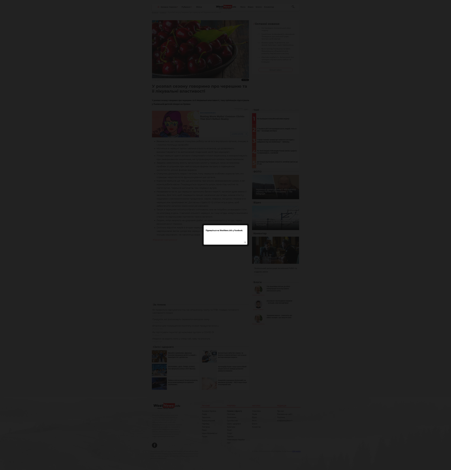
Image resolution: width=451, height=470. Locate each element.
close (245, 242)
